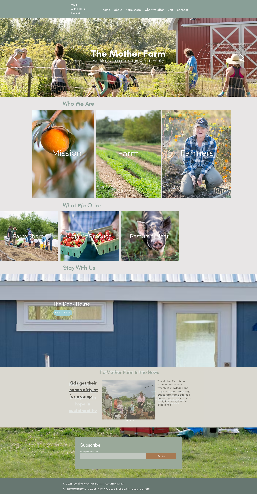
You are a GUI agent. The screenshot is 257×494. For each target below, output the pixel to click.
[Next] (242, 57)
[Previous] (15, 57)
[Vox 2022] (133, 420)
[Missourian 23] (130, 420)
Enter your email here (89, 451)
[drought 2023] (127, 420)
